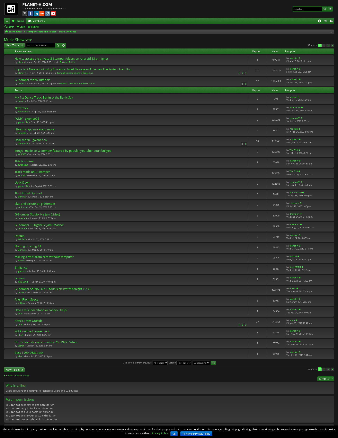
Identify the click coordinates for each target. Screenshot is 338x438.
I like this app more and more (34, 129)
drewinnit (23, 217)
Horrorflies (23, 111)
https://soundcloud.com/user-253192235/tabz (46, 342)
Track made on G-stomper (32, 172)
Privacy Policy (160, 433)
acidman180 (295, 192)
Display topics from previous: (137, 362)
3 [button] (328, 45)
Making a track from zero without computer (44, 257)
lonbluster (23, 207)
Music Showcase (18, 39)
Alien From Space (26, 299)
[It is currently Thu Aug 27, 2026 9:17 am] (331, 31)
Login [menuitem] (326, 21)
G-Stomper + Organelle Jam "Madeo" (39, 225)
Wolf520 (22, 154)
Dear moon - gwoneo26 (31, 140)
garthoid (22, 271)
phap (20, 324)
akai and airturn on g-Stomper (35, 204)
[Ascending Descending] (201, 362)
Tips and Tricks (67, 62)
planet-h (22, 62)
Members (37, 20)
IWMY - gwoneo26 (27, 118)
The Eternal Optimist (28, 193)
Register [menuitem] (332, 21)
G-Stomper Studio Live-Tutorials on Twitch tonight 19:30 (53, 289)
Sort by (172, 362)
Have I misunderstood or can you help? (41, 310)
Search (325, 9)
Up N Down (22, 182)
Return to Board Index (17, 375)
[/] (13, 9)
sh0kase (22, 303)
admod (21, 260)
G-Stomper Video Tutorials (32, 80)
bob (20, 313)
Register (35, 26)
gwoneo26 (23, 122)
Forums (20, 20)
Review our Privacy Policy (196, 434)
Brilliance (21, 267)
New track (21, 108)
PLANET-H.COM (37, 4)
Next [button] (332, 45)
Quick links (7, 21)
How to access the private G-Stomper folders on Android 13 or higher (61, 58)
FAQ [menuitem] (320, 21)
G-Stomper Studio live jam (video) (37, 214)
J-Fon (20, 334)
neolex (21, 101)
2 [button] (324, 45)
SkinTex (22, 196)
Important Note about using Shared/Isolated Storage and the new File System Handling (73, 69)
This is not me (24, 161)
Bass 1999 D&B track (29, 353)
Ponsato (22, 132)
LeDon (21, 345)
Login (22, 26)
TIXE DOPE (23, 281)
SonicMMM (295, 267)
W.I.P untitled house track (32, 331)
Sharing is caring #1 (28, 246)
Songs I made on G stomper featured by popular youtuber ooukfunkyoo (63, 151)
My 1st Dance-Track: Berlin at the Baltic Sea (44, 97)
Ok (174, 434)
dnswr (21, 292)
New (13, 45)
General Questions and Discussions (75, 72)
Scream (20, 278)
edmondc (294, 203)
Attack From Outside (28, 321)
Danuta (19, 236)
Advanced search (330, 9)
